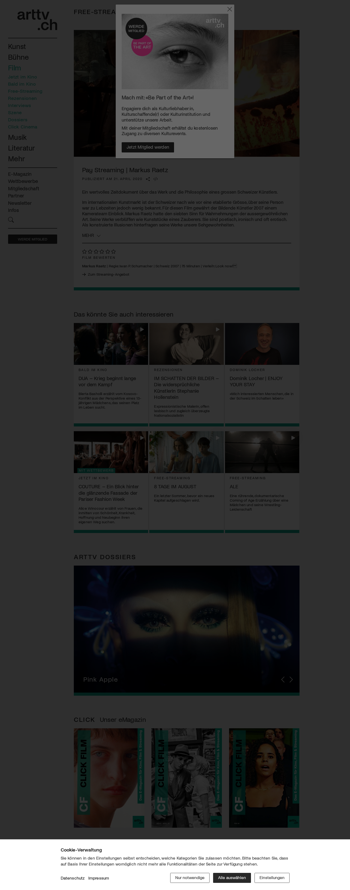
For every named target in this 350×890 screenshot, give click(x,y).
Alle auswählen (232, 877)
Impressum (98, 877)
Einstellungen (272, 877)
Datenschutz (73, 877)
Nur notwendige (190, 877)
